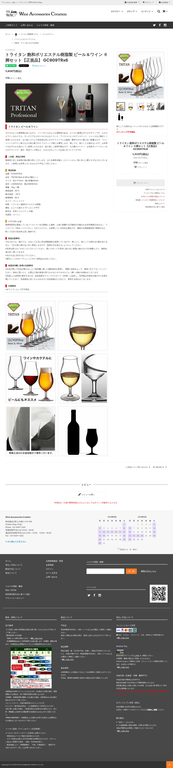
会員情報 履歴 (132, 2)
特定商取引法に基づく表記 (155, 207)
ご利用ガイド (11, 25)
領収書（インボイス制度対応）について (150, 200)
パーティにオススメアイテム (24, 39)
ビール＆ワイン (48, 34)
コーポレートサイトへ (16, 541)
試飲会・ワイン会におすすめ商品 (26, 43)
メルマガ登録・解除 (45, 25)
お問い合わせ (27, 25)
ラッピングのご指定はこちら (154, 193)
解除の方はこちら (148, 571)
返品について (160, 203)
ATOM (13, 590)
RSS (7, 590)
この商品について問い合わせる (136, 467)
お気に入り (142, 167)
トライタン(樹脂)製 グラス (28, 34)
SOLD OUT (142, 183)
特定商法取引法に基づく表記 (17, 594)
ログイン (148, 2)
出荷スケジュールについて (155, 189)
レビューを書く (88, 494)
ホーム (7, 34)
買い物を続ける (159, 467)
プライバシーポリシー (14, 598)
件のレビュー (39, 66)
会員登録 (164, 2)
